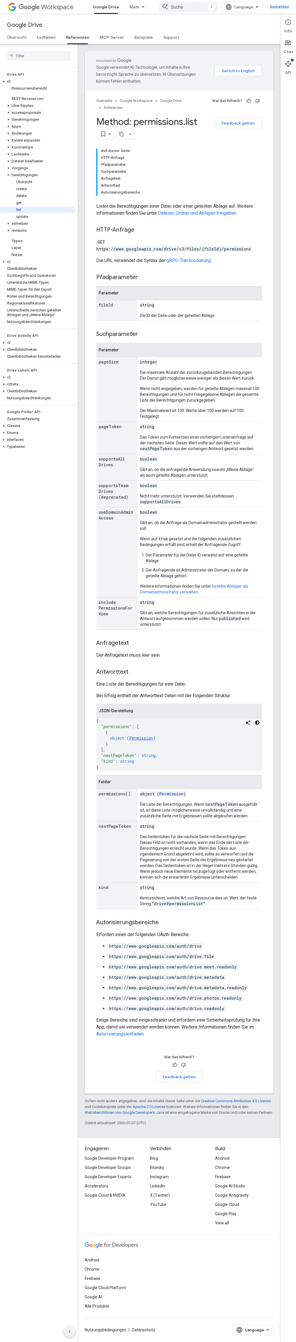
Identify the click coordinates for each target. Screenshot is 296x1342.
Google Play (225, 1213)
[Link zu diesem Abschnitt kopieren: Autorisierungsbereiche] (164, 922)
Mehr (135, 7)
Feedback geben (238, 123)
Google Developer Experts (108, 1176)
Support (171, 37)
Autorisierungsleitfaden (120, 1034)
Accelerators (96, 1186)
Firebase (223, 1176)
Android (222, 1158)
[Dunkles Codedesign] (257, 722)
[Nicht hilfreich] (257, 100)
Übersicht (17, 37)
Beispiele (143, 37)
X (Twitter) (160, 1195)
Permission (141, 738)
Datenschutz (143, 1330)
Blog (154, 1158)
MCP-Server (112, 37)
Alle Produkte (97, 1306)
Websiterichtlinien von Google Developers (120, 1112)
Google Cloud (227, 1204)
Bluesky (157, 1167)
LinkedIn (157, 1186)
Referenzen (77, 37)
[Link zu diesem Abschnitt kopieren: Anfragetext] (134, 643)
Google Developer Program (109, 1158)
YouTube (158, 1204)
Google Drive (106, 7)
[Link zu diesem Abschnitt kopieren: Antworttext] (134, 672)
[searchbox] (39, 55)
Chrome (222, 1167)
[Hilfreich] (249, 100)
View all (222, 1223)
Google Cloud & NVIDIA (105, 1195)
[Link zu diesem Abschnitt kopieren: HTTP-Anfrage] (140, 230)
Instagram (159, 1176)
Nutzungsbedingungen (105, 1330)
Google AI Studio (230, 1186)
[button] (37, 81)
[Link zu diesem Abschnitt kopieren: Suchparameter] (143, 334)
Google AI (93, 1297)
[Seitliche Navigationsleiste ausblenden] (69, 1331)
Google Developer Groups (108, 1167)
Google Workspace (136, 101)
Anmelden (279, 7)
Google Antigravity (232, 1195)
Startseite (104, 101)
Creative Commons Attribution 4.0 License (236, 1101)
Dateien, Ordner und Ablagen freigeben (197, 213)
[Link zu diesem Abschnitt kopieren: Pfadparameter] (143, 277)
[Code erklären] (248, 722)
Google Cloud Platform (105, 1287)
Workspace (57, 7)
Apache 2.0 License (149, 1107)
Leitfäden (46, 37)
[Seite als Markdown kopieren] (121, 134)
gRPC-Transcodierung (188, 260)
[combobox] (188, 7)
